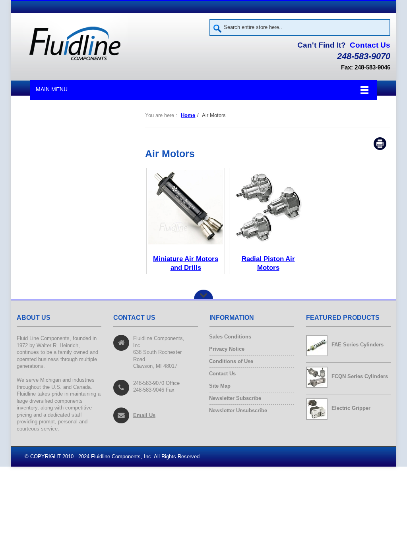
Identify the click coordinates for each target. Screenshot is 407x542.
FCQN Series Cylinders (359, 376)
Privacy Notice (226, 349)
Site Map (220, 386)
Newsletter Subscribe (235, 398)
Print (380, 143)
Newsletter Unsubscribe (238, 410)
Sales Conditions (230, 337)
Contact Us (370, 45)
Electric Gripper (350, 408)
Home (188, 115)
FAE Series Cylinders (357, 345)
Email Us (144, 415)
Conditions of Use (231, 361)
